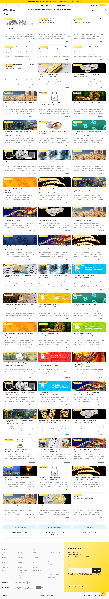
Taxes (49, 562)
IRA (34, 549)
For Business (36, 560)
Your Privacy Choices (53, 574)
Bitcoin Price (21, 572)
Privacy (50, 564)
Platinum (4, 557)
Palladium (4, 560)
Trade (34, 555)
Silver (63, 5)
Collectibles (5, 565)
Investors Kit (21, 578)
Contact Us (51, 549)
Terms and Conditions (23, 560)
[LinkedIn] (79, 586)
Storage (35, 552)
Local (19, 575)
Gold (46, 5)
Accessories (5, 567)
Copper (4, 562)
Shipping (20, 552)
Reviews (35, 572)
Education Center (37, 570)
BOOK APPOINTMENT (77, 1)
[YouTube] (82, 586)
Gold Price (20, 562)
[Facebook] (69, 586)
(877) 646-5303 (94, 5)
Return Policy (21, 557)
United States (50, 595)
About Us (50, 559)
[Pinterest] (85, 586)
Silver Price (20, 565)
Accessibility (51, 577)
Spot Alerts (35, 562)
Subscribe (97, 570)
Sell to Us (35, 557)
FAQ (49, 556)
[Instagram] (76, 586)
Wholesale (35, 567)
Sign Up (103, 5)
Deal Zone (5, 549)
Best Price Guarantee (38, 565)
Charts (19, 555)
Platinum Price (21, 567)
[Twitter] (73, 586)
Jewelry (4, 570)
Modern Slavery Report (54, 572)
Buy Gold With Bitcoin (23, 570)
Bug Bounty (51, 567)
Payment (20, 549)
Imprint (50, 569)
